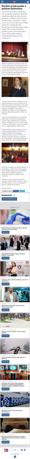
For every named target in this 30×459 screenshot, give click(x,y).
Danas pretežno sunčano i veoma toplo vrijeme (13, 332)
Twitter (22, 191)
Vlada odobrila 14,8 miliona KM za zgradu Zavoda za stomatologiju (14, 228)
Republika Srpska (15, 207)
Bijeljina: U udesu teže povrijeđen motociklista (12, 411)
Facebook (16, 191)
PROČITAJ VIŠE (5, 232)
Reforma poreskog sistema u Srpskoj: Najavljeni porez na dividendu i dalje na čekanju (14, 438)
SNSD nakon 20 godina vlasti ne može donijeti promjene (13, 306)
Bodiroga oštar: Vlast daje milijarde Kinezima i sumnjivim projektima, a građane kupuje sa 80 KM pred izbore (13, 384)
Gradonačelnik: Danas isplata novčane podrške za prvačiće (13, 254)
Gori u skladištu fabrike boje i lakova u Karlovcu (13, 358)
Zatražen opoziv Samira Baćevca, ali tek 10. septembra (15, 280)
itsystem (16, 454)
